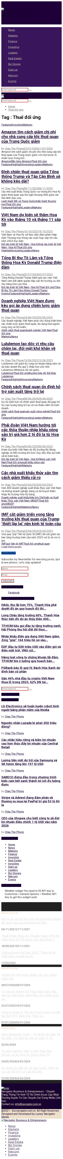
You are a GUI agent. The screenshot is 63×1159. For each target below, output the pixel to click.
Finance (12, 41)
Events (12, 81)
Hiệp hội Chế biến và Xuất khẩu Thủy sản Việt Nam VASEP (30, 499)
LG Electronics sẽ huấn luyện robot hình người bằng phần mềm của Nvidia (30, 708)
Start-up (13, 69)
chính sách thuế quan (13, 330)
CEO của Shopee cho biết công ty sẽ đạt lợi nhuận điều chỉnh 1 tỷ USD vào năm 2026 (30, 821)
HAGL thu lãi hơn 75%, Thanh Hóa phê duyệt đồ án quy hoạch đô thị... (29, 606)
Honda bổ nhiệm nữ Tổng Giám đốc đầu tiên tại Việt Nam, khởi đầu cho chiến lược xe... (30, 995)
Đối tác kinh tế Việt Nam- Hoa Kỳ (20, 244)
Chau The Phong (14, 148)
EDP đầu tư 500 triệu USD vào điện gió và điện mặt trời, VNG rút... (31, 648)
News (11, 29)
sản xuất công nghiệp (37, 411)
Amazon (6, 161)
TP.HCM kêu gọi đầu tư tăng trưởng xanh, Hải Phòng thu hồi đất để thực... (31, 627)
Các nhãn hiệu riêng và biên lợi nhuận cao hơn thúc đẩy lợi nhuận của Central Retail (29, 743)
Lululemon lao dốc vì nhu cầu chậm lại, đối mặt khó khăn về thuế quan (28, 348)
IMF (3, 543)
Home (11, 844)
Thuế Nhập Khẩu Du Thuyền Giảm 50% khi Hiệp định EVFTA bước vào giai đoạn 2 (30, 937)
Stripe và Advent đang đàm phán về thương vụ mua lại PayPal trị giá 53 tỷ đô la (30, 801)
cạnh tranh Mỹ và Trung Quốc (18, 201)
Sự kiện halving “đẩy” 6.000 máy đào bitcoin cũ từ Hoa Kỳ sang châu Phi (26, 1053)
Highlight (17, 164)
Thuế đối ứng (39, 161)
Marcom (13, 75)
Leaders (12, 52)
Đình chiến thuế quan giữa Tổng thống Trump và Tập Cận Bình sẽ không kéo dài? (30, 176)
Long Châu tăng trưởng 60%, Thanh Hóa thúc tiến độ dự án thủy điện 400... (30, 617)
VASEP (10, 503)
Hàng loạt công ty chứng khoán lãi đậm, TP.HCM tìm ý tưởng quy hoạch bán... (30, 659)
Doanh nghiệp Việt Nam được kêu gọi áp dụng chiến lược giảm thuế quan (30, 306)
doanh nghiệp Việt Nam (38, 330)
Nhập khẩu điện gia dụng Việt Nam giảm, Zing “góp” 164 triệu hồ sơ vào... (30, 638)
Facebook (14, 592)
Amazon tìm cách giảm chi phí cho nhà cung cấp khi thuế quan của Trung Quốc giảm (29, 137)
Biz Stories (14, 64)
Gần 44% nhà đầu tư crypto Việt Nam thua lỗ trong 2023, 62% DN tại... (27, 680)
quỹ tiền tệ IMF (14, 543)
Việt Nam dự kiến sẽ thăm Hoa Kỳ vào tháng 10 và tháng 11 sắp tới (31, 219)
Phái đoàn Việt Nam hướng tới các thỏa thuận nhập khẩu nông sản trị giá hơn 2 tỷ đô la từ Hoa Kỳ (30, 432)
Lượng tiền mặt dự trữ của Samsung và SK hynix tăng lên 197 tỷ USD (29, 762)
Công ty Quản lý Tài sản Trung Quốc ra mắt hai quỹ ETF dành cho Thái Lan (30, 1014)
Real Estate (15, 58)
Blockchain (8, 1027)
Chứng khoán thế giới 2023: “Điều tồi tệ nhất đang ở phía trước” (28, 954)
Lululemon (7, 373)
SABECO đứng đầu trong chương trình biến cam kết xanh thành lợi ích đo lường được (30, 780)
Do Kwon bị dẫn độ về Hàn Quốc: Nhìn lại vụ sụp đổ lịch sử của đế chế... (29, 1070)
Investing (13, 47)
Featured (6, 124)
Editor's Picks (9, 912)
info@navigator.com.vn (28, 1104)
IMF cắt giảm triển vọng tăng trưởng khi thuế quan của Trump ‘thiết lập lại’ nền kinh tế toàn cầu (31, 519)
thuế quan (44, 543)
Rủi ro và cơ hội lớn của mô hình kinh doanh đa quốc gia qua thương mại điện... (31, 921)
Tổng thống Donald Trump (32, 290)
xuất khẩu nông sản (33, 462)
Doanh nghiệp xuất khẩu (15, 497)
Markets (13, 35)
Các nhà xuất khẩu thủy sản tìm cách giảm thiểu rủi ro (29, 475)
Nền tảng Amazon (21, 161)
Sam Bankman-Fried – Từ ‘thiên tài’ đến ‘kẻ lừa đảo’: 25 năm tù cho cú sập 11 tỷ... (30, 1036)
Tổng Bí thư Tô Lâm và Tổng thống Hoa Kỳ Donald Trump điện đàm (31, 263)
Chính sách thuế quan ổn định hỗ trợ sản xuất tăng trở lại (30, 389)
